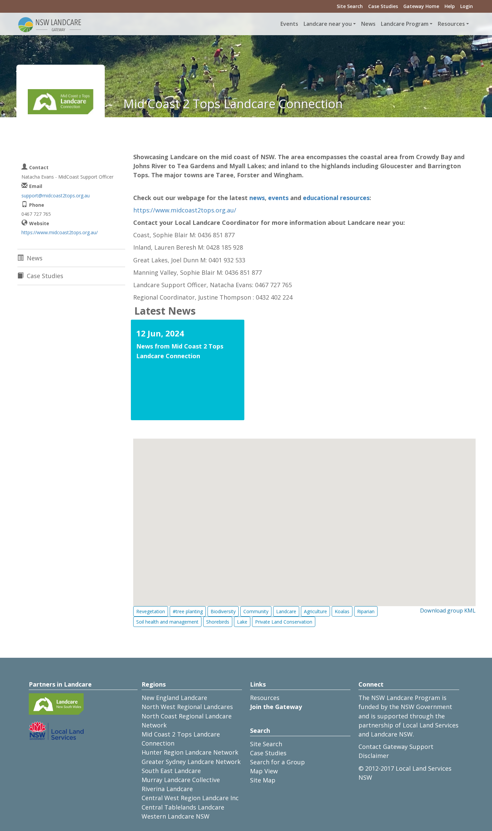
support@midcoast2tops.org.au (55, 195)
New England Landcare (174, 698)
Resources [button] (451, 23)
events (278, 198)
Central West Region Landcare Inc (190, 798)
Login (466, 6)
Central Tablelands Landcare (183, 807)
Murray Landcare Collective (181, 780)
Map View (264, 771)
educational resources (336, 198)
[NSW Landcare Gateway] (49, 24)
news (257, 198)
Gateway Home (421, 6)
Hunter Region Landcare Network (190, 752)
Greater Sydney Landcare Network (191, 762)
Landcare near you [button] (328, 23)
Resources (264, 698)
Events (289, 23)
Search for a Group (277, 762)
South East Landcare (171, 771)
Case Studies (383, 6)
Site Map (262, 780)
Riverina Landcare (167, 789)
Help (449, 6)
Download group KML (448, 610)
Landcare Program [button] (404, 23)
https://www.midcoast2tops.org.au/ (184, 210)
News (368, 23)
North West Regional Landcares (187, 707)
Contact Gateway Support (395, 747)
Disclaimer (373, 756)
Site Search (350, 6)
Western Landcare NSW (176, 816)
